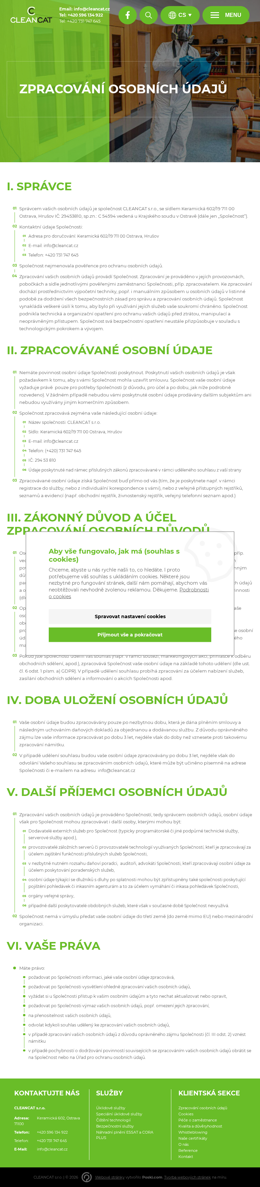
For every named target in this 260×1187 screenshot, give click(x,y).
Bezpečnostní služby (115, 1126)
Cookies (185, 1114)
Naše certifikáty (192, 1138)
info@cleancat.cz (52, 1149)
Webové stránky (110, 1177)
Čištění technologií (113, 1120)
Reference (188, 1150)
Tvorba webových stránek (187, 1177)
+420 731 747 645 (52, 1140)
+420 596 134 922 (52, 1132)
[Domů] (31, 15)
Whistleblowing (193, 1132)
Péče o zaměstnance (197, 1120)
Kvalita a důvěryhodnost (200, 1126)
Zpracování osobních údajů (202, 1108)
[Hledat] (148, 15)
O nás (183, 1144)
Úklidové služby (110, 1108)
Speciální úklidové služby (119, 1114)
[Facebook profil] (127, 15)
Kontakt (185, 1156)
